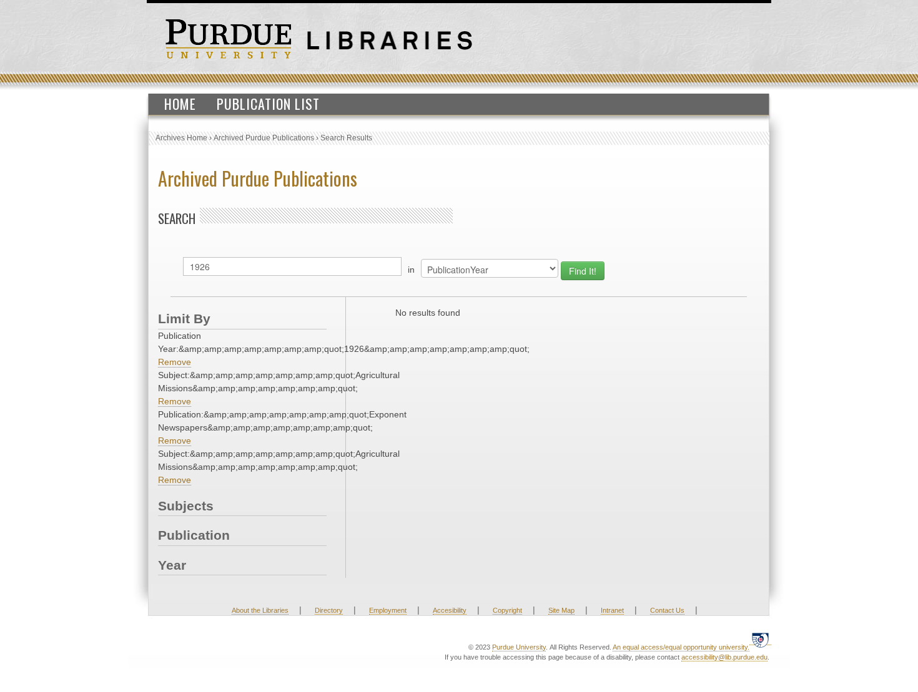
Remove (174, 362)
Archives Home (181, 138)
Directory (329, 610)
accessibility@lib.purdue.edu (724, 657)
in (411, 270)
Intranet (612, 610)
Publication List (268, 104)
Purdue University (519, 647)
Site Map (561, 610)
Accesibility (449, 610)
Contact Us (667, 610)
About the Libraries (260, 610)
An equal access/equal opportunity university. (681, 647)
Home (180, 104)
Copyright (507, 610)
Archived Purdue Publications (264, 138)
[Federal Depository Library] (760, 640)
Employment (388, 610)
